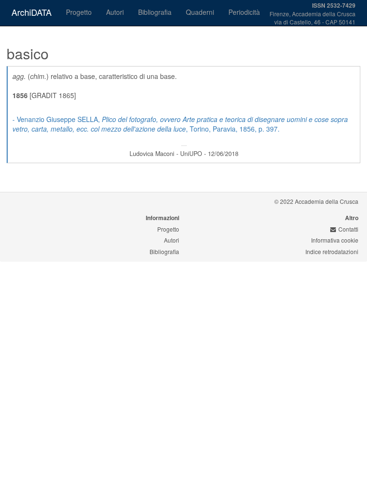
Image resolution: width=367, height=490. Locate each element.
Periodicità (244, 12)
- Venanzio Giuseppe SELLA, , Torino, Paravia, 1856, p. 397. (180, 124)
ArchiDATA (31, 12)
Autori (115, 12)
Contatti (348, 229)
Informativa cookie (334, 240)
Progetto (79, 12)
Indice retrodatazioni (331, 251)
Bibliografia (155, 12)
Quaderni (200, 12)
